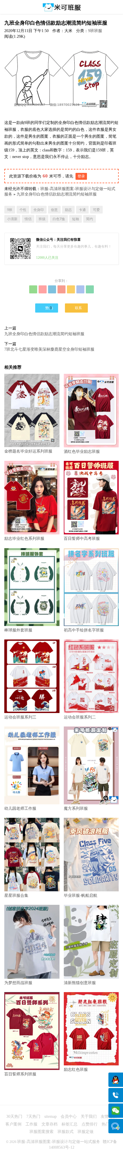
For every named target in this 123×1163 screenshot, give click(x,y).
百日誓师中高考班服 (82, 538)
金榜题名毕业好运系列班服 (28, 451)
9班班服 (95, 31)
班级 (42, 219)
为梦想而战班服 (18, 983)
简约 (89, 219)
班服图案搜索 (41, 1132)
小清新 (12, 219)
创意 (54, 210)
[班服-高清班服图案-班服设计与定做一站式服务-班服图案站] (61, 7)
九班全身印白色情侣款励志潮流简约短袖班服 (57, 194)
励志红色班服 (76, 1069)
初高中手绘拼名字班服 (84, 630)
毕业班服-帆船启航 (80, 895)
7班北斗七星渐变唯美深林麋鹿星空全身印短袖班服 (49, 349)
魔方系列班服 (76, 808)
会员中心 (69, 1116)
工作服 (31, 1124)
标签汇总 (69, 1124)
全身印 (38, 210)
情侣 (28, 219)
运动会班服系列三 (20, 717)
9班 (9, 210)
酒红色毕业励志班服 (82, 451)
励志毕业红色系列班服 (24, 538)
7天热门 (33, 1116)
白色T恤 (59, 219)
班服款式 (65, 1132)
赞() (47, 307)
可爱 (96, 210)
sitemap (50, 1116)
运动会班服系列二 (80, 717)
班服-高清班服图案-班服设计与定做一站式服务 (58, 1142)
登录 (81, 176)
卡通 (82, 210)
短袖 (75, 219)
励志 (68, 210)
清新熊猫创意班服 (80, 983)
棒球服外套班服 (18, 630)
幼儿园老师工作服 (20, 808)
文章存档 (49, 1124)
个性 (22, 210)
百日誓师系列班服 (20, 1074)
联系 (76, 308)
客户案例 (13, 1124)
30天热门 (14, 1116)
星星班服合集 (16, 895)
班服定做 (86, 1132)
